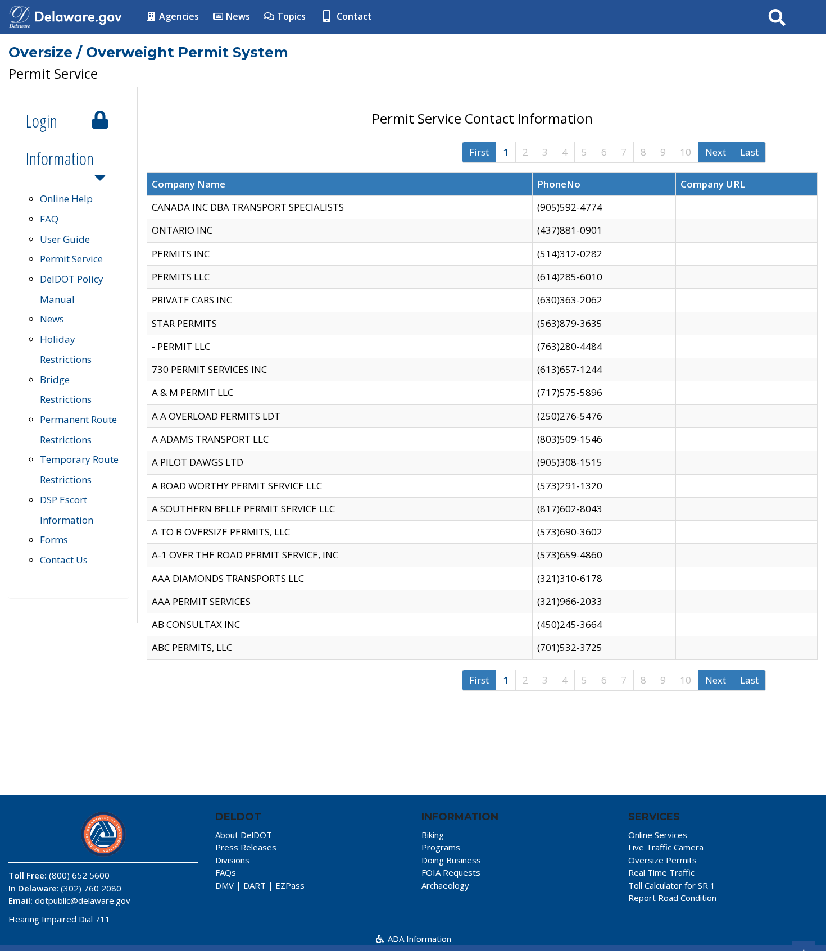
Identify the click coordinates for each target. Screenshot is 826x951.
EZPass (290, 885)
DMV (224, 885)
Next (715, 151)
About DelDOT (243, 834)
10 (685, 151)
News (237, 16)
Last (749, 151)
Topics (290, 16)
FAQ (49, 218)
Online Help (66, 198)
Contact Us (64, 559)
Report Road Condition (672, 897)
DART (254, 885)
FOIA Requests (450, 872)
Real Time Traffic (661, 872)
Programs (440, 847)
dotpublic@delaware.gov (82, 900)
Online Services (657, 834)
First (479, 151)
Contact (353, 16)
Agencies (178, 16)
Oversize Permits (662, 860)
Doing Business (451, 860)
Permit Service (71, 258)
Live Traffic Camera (666, 847)
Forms (54, 539)
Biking (432, 834)
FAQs (225, 872)
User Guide (65, 239)
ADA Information (418, 938)
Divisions (232, 860)
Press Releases (245, 847)
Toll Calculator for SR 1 (671, 885)
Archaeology (445, 885)
